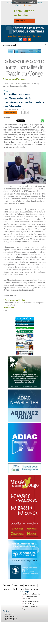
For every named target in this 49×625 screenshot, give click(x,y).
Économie (8, 91)
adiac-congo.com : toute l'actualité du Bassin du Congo (24, 66)
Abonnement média (11, 618)
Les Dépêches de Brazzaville (31, 594)
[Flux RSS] (29, 39)
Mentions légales (29, 588)
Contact (7, 588)
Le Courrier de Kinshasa (30, 596)
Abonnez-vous (9, 613)
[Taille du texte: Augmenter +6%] (19, 113)
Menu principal (9, 44)
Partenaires (17, 585)
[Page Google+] (24, 39)
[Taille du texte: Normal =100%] (23, 113)
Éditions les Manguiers (30, 604)
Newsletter (8, 615)
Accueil (6, 585)
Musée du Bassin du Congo (31, 601)
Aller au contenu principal (24, 2)
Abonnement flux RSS (11, 616)
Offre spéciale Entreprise (12, 620)
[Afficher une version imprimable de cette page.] (26, 112)
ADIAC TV (26, 599)
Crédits (15, 588)
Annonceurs (30, 585)
